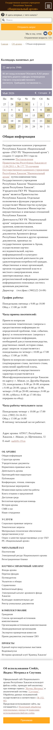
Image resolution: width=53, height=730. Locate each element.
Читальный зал (13, 547)
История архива (10, 504)
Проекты (8, 643)
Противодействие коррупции (16, 474)
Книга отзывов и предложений (17, 493)
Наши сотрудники (11, 512)
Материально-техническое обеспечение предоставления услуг (22, 532)
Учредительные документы (15, 463)
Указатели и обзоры (12, 581)
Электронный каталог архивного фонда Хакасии (22, 594)
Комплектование (14, 610)
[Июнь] (49, 93)
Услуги (7, 519)
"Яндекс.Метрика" (34, 688)
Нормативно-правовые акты (16, 466)
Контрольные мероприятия (15, 485)
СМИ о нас (7, 508)
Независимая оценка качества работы (20, 489)
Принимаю (26, 720)
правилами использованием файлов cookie (21, 711)
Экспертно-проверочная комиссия (19, 632)
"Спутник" (33, 691)
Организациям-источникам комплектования (24, 624)
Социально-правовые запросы (17, 523)
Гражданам (7, 614)
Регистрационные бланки (15, 559)
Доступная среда (10, 497)
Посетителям (8, 551)
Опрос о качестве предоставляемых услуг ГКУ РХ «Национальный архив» (25, 539)
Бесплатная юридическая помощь (18, 501)
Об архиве (9, 451)
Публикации (8, 478)
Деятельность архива (12, 470)
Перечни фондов (10, 573)
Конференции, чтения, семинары (18, 482)
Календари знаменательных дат (18, 599)
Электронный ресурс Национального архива (24, 555)
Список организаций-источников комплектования (18, 619)
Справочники (9, 585)
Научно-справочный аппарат (23, 566)
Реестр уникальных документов (18, 603)
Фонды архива (9, 569)
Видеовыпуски (9, 650)
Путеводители (9, 577)
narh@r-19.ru (18, 441)
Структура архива (11, 459)
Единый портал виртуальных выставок (21, 647)
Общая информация (12, 455)
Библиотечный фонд (12, 588)
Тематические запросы (13, 527)
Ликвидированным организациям (19, 628)
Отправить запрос (27, 26)
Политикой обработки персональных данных (22, 708)
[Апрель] (35, 93)
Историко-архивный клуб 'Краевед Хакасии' (24, 654)
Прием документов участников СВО (20, 636)
